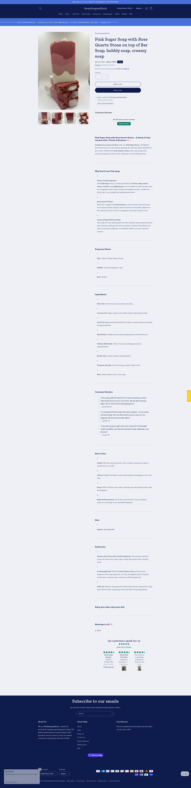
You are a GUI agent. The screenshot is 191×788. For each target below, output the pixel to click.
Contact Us (81, 737)
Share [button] (99, 630)
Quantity (98, 72)
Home (79, 726)
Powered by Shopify (59, 781)
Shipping (98, 65)
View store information (105, 103)
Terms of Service (83, 741)
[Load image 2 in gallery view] (57, 118)
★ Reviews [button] (189, 396)
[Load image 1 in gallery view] (44, 118)
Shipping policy (102, 781)
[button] (40, 8)
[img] (124, 644)
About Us (80, 734)
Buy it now (118, 90)
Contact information (114, 781)
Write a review (124, 124)
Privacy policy (81, 781)
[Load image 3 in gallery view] (70, 118)
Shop (79, 730)
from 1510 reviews (124, 647)
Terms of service (91, 781)
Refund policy (82, 745)
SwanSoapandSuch (48, 781)
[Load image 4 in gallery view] (83, 118)
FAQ (78, 748)
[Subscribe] (112, 713)
